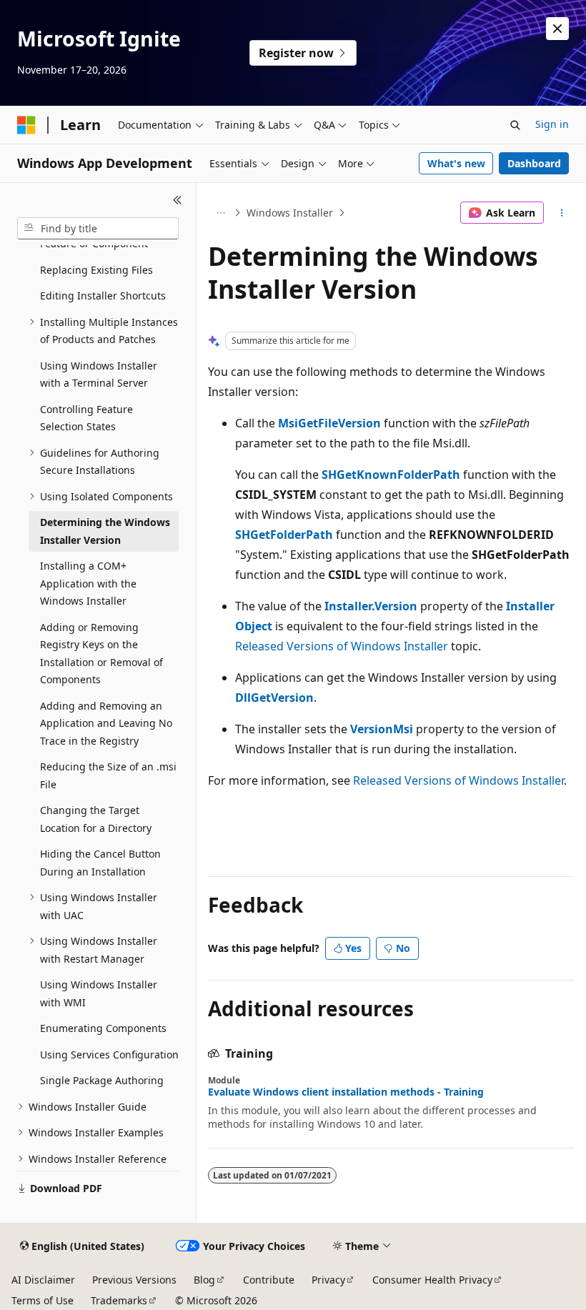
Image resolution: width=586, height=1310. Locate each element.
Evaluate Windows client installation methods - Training (346, 1092)
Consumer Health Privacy (432, 1279)
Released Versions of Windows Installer (341, 646)
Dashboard (534, 163)
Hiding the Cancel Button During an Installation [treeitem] (100, 862)
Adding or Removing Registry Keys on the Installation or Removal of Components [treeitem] (101, 653)
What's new (456, 163)
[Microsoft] (26, 125)
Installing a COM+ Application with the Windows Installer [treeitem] (88, 583)
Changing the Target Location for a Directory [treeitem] (96, 819)
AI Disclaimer (43, 1279)
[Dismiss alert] (557, 28)
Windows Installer (290, 212)
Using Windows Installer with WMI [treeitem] (98, 993)
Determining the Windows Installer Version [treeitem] (105, 531)
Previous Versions (134, 1279)
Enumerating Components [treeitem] (103, 1028)
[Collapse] (177, 200)
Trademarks (119, 1300)
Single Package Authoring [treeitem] (102, 1080)
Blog (204, 1279)
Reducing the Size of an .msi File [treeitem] (108, 775)
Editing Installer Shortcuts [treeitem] (103, 295)
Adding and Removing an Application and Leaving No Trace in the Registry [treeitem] (106, 723)
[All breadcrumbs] (220, 213)
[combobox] (98, 228)
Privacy (328, 1279)
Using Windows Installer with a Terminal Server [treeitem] (98, 374)
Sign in (552, 124)
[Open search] (515, 125)
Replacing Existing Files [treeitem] (96, 270)
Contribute (268, 1279)
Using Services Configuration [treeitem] (109, 1054)
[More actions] (562, 213)
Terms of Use (42, 1300)
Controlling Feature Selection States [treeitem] (86, 418)
